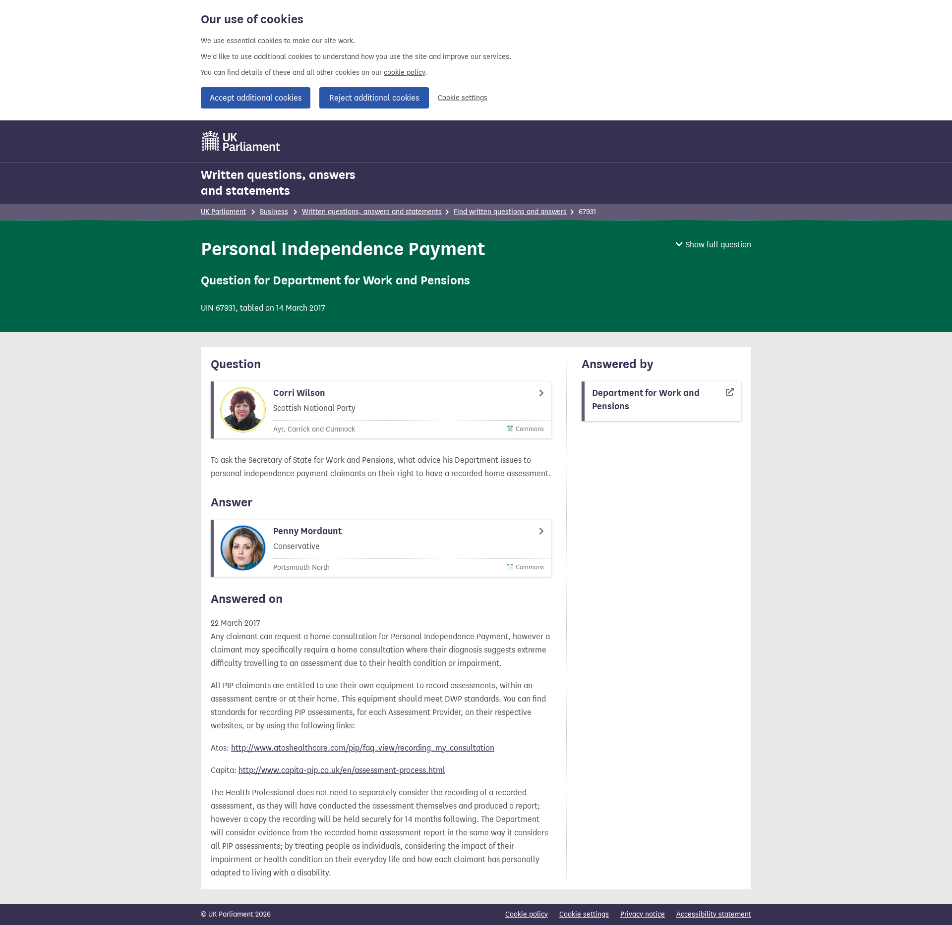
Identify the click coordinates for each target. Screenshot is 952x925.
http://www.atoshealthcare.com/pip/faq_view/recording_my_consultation (362, 748)
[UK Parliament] (241, 141)
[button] (713, 244)
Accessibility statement (713, 914)
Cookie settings (462, 98)
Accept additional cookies (255, 98)
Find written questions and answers (510, 212)
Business (274, 212)
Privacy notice (642, 914)
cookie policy (404, 72)
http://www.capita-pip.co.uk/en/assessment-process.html (341, 770)
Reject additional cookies (374, 98)
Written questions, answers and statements (278, 182)
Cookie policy (526, 914)
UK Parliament (223, 212)
